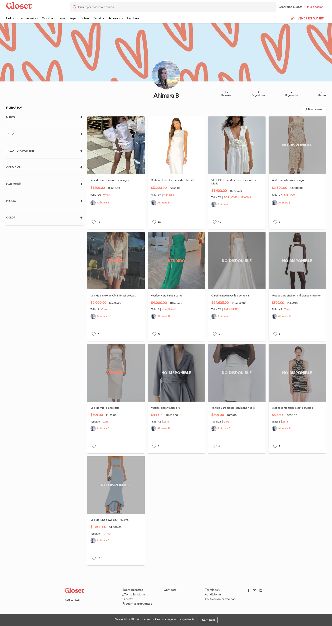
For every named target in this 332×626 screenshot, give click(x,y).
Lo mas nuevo (29, 18)
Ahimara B (103, 202)
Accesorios (115, 18)
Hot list (10, 18)
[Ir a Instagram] (261, 589)
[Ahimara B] (93, 202)
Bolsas (85, 18)
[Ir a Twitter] (254, 589)
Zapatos (98, 18)
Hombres (133, 18)
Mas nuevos (315, 109)
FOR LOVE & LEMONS (237, 197)
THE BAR (168, 195)
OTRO (106, 195)
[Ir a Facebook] (248, 589)
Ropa (73, 18)
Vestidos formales (53, 18)
